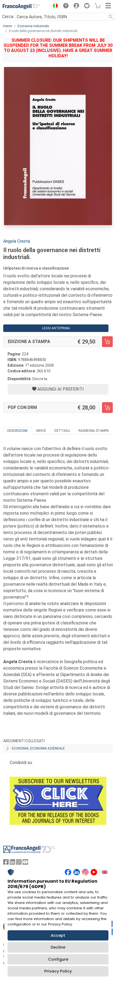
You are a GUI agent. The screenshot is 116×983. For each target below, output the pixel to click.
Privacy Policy (58, 971)
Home (7, 26)
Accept (58, 935)
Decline (58, 947)
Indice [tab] (41, 431)
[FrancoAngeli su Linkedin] (12, 863)
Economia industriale (33, 26)
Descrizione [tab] (17, 431)
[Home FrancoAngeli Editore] (21, 6)
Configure (58, 959)
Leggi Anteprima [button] (56, 328)
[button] (53, 6)
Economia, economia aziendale (38, 748)
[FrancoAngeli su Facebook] (6, 863)
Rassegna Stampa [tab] (94, 431)
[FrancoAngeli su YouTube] (25, 863)
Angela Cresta (16, 241)
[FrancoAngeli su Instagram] (19, 863)
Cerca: (8, 16)
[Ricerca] (110, 16)
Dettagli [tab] (62, 431)
